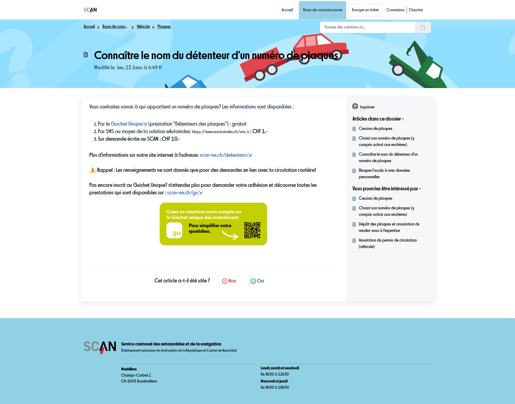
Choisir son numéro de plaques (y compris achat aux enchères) (386, 141)
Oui (260, 281)
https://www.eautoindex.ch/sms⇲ (220, 132)
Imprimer (367, 107)
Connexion (395, 10)
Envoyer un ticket (365, 10)
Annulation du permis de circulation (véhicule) (388, 243)
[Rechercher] (423, 27)
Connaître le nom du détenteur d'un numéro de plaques (388, 157)
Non (232, 281)
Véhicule (143, 27)
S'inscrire (416, 10)
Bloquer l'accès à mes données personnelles (384, 174)
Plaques (164, 27)
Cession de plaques (375, 129)
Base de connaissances (323, 10)
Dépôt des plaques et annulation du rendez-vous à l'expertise (389, 227)
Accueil (287, 10)
